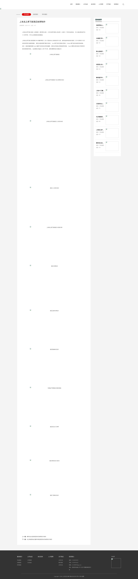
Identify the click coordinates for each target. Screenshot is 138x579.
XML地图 (81, 576)
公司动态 (85, 4)
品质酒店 (35, 14)
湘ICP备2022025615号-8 (73, 576)
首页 (71, 4)
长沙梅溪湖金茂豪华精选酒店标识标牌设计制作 (37, 539)
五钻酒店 (26, 14)
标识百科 (93, 4)
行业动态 (29, 562)
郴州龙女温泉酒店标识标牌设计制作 (34, 536)
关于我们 (108, 4)
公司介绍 (61, 560)
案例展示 (78, 4)
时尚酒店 (44, 14)
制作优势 (61, 562)
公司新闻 (29, 560)
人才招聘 (101, 4)
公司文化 (61, 565)
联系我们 (116, 4)
